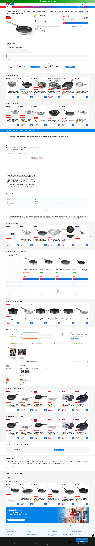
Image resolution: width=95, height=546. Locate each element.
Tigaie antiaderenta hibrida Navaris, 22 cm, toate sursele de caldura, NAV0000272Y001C (40, 92)
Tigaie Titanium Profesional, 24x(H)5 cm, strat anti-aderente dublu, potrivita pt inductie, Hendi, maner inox (80, 270)
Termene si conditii (72, 529)
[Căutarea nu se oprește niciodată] (10, 4)
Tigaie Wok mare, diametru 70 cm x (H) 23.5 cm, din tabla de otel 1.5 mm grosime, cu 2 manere (54, 240)
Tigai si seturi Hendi (35, 9)
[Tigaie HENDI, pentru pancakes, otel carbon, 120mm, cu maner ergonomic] (26, 310)
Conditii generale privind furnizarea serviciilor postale (56, 532)
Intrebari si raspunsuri (29, 130)
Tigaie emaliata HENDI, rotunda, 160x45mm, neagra (53, 319)
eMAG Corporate (29, 531)
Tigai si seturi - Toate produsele (82, 461)
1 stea (20, 338)
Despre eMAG (71, 528)
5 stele (20, 332)
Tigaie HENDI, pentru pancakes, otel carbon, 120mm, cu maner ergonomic (27, 319)
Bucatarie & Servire (18, 9)
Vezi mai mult (8, 170)
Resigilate (39, 6)
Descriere (9, 130)
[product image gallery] (20, 28)
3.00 (42, 15)
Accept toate (82, 539)
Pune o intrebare (59, 450)
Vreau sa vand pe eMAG (16, 519)
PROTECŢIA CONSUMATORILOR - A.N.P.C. (54, 536)
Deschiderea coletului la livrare (11, 528)
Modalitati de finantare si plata (32, 534)
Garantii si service (9, 534)
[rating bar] (37, 333)
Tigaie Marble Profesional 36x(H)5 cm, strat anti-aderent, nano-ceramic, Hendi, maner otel (40, 240)
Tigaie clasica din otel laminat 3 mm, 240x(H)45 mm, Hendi (82, 241)
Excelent (22, 379)
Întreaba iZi (11, 47)
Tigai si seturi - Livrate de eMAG (12, 463)
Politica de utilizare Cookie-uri (73, 532)
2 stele (20, 337)
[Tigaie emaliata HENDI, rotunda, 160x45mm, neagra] (54, 310)
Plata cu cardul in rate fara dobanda (11, 531)
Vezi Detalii (86, 18)
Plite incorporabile (44, 463)
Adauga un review (74, 338)
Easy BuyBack (24, 6)
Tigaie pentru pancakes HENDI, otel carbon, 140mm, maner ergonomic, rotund (82, 319)
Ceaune (64, 463)
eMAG (72, 19)
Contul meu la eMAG (30, 528)
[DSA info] (18, 223)
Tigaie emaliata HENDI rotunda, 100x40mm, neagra (12, 319)
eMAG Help (79, 6)
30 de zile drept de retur (10, 529)
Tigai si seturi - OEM (48, 461)
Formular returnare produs (52, 528)
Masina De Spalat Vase (57, 463)
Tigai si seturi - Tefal (55, 461)
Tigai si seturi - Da (21, 463)
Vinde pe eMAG (84, 6)
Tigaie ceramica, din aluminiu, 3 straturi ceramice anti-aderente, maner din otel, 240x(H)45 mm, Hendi (68, 121)
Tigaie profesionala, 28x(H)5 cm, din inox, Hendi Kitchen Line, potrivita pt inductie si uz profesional (13, 120)
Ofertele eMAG (15, 6)
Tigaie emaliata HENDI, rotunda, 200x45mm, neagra (67, 319)
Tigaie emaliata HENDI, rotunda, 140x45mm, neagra (39, 319)
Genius (20, 6)
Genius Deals (30, 6)
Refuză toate (82, 541)
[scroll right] (90, 88)
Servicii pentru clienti (10, 525)
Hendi (10, 213)
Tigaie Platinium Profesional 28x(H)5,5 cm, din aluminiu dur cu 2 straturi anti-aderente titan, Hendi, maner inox (82, 499)
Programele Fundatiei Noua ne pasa (74, 534)
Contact (49, 529)
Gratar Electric (35, 463)
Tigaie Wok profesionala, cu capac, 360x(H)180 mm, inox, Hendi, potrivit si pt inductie (26, 240)
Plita (39, 463)
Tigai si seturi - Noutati (30, 461)
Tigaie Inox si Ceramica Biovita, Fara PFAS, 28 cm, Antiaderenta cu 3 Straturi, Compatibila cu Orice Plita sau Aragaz (27, 92)
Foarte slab (22, 365)
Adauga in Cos (76, 23)
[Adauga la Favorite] (75, 26)
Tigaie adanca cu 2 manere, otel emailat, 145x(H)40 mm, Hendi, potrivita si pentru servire (53, 121)
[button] (21, 384)
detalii (44, 30)
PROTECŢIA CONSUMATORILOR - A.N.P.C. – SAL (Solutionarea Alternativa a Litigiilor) (57, 535)
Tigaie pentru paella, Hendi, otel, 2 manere (39, 121)
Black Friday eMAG (9, 536)
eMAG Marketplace (30, 532)
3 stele (20, 335)
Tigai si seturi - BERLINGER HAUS (65, 461)
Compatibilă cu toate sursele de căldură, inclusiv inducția (44, 16)
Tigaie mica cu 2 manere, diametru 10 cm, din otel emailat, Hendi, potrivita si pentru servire (12, 241)
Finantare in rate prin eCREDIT (11, 532)
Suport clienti (51, 525)
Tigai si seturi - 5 (73, 461)
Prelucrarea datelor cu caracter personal (75, 531)
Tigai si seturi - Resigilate (39, 461)
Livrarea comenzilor (30, 529)
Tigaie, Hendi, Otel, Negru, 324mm (67, 240)
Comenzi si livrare (30, 525)
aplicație (54, 1)
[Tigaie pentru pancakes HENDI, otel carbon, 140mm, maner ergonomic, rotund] (82, 310)
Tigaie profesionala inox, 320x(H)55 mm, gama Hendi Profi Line (81, 120)
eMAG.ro (71, 525)
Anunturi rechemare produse (52, 531)
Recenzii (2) (21, 130)
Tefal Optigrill (51, 463)
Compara (86, 11)
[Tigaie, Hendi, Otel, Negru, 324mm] (68, 232)
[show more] (87, 56)
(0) (54, 334)
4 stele (20, 334)
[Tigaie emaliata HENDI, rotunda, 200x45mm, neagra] (68, 310)
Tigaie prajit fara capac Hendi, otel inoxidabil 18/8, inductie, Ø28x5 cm (26, 120)
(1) (54, 332)
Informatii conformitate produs (11, 215)
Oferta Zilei (35, 6)
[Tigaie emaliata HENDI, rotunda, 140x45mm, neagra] (40, 310)
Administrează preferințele (82, 543)
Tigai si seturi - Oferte (28, 463)
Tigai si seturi (29, 9)
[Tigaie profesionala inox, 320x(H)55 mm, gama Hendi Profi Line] (82, 111)
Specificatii (15, 130)
